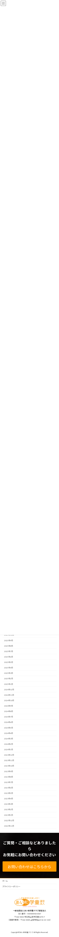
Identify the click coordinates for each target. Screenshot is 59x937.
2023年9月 (8, 771)
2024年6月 (8, 722)
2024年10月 (9, 700)
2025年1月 (8, 684)
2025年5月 (8, 662)
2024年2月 (8, 744)
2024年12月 (9, 689)
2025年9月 (8, 640)
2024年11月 (9, 695)
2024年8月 (8, 711)
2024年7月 (8, 717)
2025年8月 (8, 646)
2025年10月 (9, 635)
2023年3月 (8, 804)
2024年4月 (8, 733)
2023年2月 (8, 809)
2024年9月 (8, 706)
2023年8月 (8, 777)
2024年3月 (8, 739)
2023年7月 (8, 782)
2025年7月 (8, 651)
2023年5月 (8, 793)
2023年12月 (9, 755)
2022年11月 (9, 826)
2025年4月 (8, 668)
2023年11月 (9, 760)
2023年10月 (9, 766)
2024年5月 (8, 728)
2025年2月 (8, 679)
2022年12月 (9, 820)
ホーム (5, 881)
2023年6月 (8, 788)
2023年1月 (8, 815)
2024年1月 (8, 749)
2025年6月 (8, 657)
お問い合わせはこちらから (29, 867)
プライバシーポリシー (11, 886)
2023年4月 (8, 798)
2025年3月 (8, 673)
